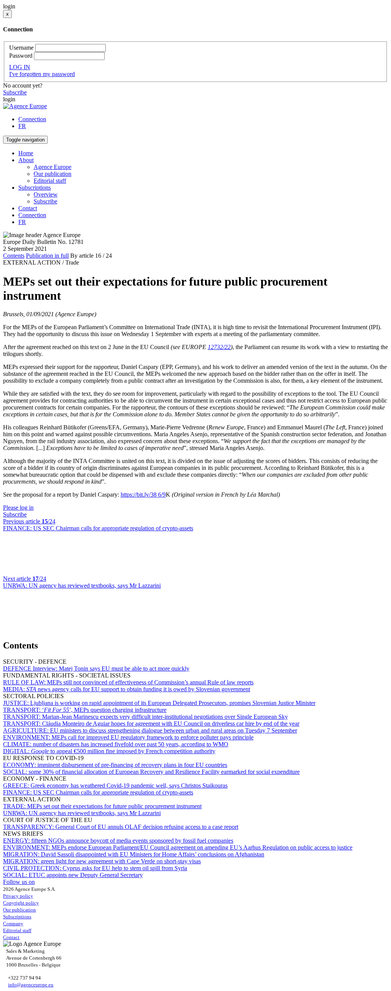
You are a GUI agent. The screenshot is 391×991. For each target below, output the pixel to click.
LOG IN (19, 67)
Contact (27, 208)
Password (20, 55)
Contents (13, 255)
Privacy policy (18, 896)
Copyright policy (21, 903)
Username (21, 47)
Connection (32, 119)
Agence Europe (52, 167)
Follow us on (19, 882)
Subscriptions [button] (34, 187)
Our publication (52, 174)
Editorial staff (50, 180)
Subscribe (15, 92)
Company (13, 923)
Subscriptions (17, 917)
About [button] (26, 160)
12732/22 (219, 347)
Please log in (18, 507)
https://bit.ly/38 (139, 494)
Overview (46, 194)
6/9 (162, 494)
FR (22, 126)
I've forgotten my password (42, 74)
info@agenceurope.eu (30, 985)
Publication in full (47, 255)
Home (25, 153)
